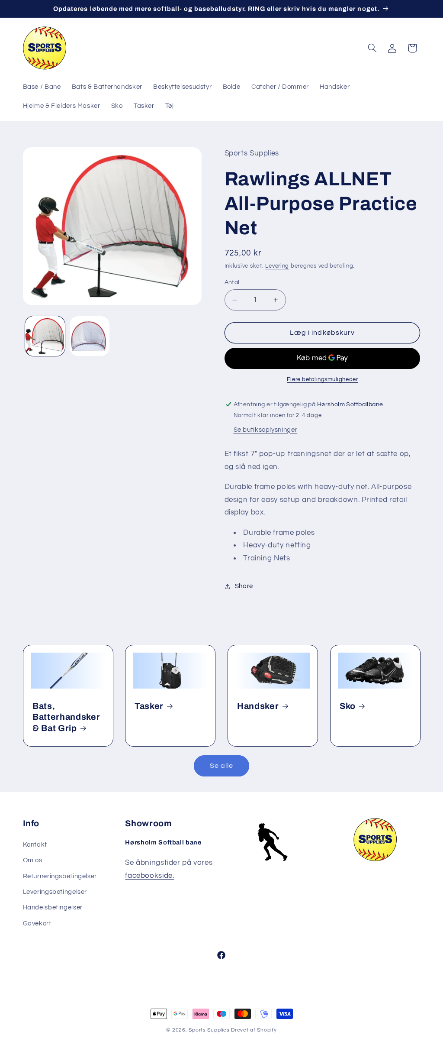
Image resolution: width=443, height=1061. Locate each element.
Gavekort (37, 923)
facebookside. (149, 876)
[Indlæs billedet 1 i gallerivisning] (45, 336)
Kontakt (35, 844)
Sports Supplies (209, 1030)
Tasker (149, 706)
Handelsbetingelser (53, 907)
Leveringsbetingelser (55, 892)
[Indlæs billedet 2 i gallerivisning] (89, 336)
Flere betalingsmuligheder (322, 379)
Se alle (221, 765)
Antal (232, 282)
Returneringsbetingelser (60, 876)
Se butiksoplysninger (266, 430)
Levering (277, 266)
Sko (348, 706)
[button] (372, 48)
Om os (32, 860)
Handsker (258, 706)
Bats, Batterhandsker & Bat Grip (66, 717)
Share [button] (244, 586)
